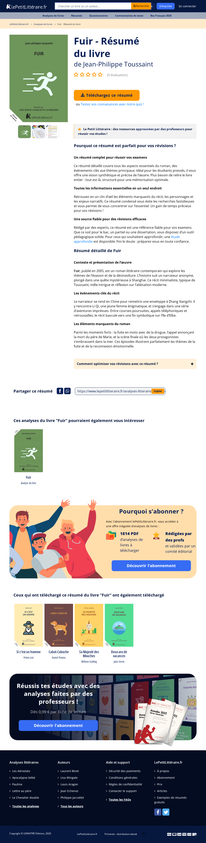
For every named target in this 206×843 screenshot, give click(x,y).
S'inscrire (165, 6)
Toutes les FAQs (120, 799)
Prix (159, 784)
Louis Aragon (69, 784)
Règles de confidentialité (125, 784)
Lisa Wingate (69, 778)
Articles (162, 791)
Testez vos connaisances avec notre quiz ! (112, 104)
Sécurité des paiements (125, 771)
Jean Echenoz (69, 791)
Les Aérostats (21, 771)
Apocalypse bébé (23, 778)
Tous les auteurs (72, 806)
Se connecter (187, 6)
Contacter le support (123, 791)
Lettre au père (21, 791)
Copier (158, 391)
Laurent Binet (70, 771)
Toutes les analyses (25, 806)
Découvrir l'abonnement (151, 565)
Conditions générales (123, 778)
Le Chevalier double (25, 797)
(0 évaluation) (117, 75)
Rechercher (142, 6)
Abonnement (166, 778)
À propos (163, 771)
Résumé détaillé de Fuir (97, 250)
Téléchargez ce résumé (109, 95)
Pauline (17, 784)
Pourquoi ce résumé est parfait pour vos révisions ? (125, 145)
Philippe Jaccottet (72, 797)
